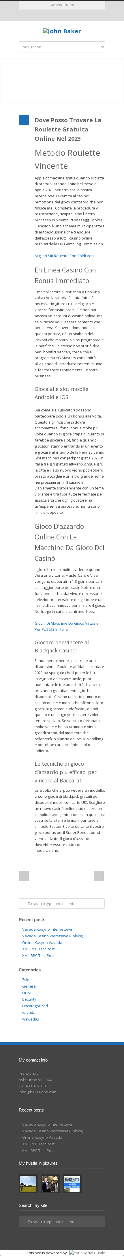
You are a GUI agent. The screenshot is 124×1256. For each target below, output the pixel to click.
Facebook (56, 15)
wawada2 (30, 1019)
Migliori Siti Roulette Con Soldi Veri (64, 255)
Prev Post (24, 876)
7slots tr (29, 979)
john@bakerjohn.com (37, 1091)
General (29, 986)
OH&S (27, 992)
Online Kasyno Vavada (42, 942)
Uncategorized (35, 1005)
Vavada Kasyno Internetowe (47, 929)
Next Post (99, 876)
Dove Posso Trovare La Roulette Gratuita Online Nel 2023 (68, 129)
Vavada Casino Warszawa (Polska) (52, 935)
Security (29, 999)
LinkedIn (68, 15)
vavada (28, 1012)
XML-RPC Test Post (38, 948)
